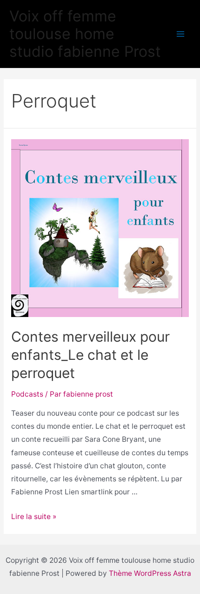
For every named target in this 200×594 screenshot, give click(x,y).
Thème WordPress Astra (150, 573)
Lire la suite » (33, 516)
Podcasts (27, 394)
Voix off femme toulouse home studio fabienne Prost (85, 34)
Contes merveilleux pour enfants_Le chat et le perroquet (90, 354)
